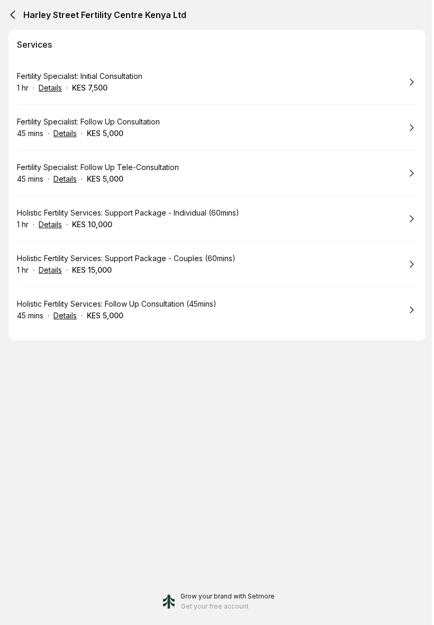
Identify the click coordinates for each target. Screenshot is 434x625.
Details (50, 87)
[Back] (12, 15)
